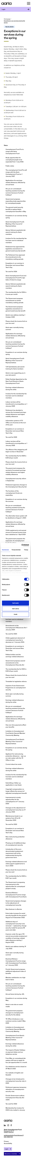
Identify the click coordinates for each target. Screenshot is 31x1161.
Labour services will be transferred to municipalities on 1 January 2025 (16, 404)
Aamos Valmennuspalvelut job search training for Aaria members (15, 232)
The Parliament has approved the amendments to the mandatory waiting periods (15, 257)
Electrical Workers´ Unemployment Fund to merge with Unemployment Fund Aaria (16, 895)
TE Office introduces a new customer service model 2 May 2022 (16, 1021)
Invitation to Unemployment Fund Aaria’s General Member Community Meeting (15, 733)
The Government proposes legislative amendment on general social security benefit (15, 309)
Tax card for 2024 (11, 634)
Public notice (10, 166)
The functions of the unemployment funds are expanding (14, 493)
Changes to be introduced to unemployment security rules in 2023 (16, 1081)
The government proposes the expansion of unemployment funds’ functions (15, 541)
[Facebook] (11, 1125)
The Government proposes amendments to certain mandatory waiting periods (14, 300)
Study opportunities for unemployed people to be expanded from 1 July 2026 (15, 160)
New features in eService (14, 909)
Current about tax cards (13, 764)
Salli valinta (15, 608)
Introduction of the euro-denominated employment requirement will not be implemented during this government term (14, 853)
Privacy (6, 1141)
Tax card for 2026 (11, 271)
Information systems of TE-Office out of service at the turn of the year (16, 423)
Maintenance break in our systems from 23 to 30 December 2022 (14, 818)
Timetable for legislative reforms (16, 681)
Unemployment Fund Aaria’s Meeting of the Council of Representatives (15, 741)
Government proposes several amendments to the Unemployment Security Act (15, 663)
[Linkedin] (4, 1125)
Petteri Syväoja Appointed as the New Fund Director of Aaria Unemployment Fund (16, 381)
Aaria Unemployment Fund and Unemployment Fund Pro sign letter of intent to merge (16, 278)
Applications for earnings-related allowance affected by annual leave (15, 182)
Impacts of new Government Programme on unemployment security (16, 688)
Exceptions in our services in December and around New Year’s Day (15, 265)
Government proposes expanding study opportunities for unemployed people (16, 201)
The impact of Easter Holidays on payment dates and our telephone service (15, 1052)
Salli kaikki (15, 603)
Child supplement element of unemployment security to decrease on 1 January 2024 (15, 640)
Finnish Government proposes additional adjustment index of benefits (16, 971)
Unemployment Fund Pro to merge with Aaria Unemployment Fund (15, 151)
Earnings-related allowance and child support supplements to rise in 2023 (16, 864)
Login (3, 9)
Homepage (7, 19)
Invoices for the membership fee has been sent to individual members (16, 240)
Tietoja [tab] (26, 549)
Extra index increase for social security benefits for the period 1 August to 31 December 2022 (16, 915)
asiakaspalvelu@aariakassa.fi (14, 1135)
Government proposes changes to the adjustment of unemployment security (16, 903)
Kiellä (15, 614)
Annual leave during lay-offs (15, 994)
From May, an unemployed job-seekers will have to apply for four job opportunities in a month (16, 1060)
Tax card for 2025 (11, 437)
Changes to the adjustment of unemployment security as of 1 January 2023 (16, 810)
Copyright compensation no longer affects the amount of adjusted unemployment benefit (16, 791)
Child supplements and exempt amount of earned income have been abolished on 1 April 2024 (16, 532)
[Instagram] (8, 1125)
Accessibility (8, 1143)
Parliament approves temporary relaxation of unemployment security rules (16, 1089)
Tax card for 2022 (11, 1104)
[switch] (26, 584)
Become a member (11, 1154)
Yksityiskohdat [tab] (16, 549)
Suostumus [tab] (5, 549)
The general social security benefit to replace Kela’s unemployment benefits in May (16, 209)
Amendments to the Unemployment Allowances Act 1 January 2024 (16, 628)
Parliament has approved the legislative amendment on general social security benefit (15, 249)
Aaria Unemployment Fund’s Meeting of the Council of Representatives (15, 224)
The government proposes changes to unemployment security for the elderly (14, 1013)
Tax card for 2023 (11, 824)
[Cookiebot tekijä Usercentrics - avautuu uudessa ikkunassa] (22, 545)
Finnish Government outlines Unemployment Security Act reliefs (15, 1098)
